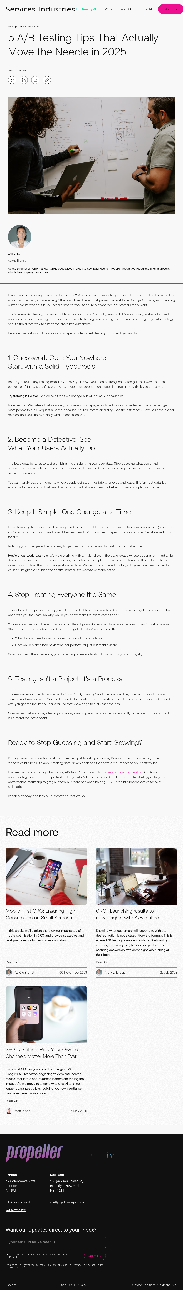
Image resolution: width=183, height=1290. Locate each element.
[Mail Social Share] (35, 80)
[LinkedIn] (111, 1156)
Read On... (13, 962)
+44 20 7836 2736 (16, 1210)
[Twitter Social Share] (12, 80)
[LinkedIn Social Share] (24, 80)
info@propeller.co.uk (18, 1202)
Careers (11, 1285)
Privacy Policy (81, 1264)
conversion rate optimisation (122, 772)
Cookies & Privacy (73, 1285)
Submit (93, 1256)
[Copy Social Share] (47, 80)
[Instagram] (93, 1156)
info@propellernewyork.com (67, 1202)
